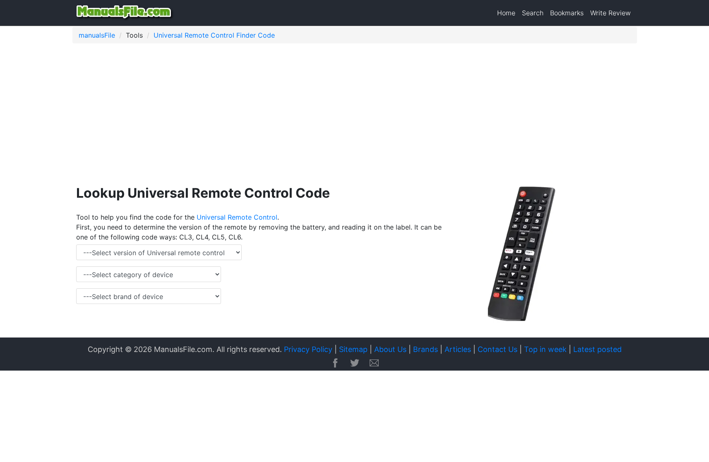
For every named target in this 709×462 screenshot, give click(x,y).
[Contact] (374, 363)
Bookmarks (567, 13)
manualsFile (97, 35)
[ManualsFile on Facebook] (335, 363)
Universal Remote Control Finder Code (214, 35)
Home (506, 13)
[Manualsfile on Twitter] (354, 363)
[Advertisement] (320, 116)
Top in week (545, 349)
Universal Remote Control (237, 217)
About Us (390, 349)
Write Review (610, 13)
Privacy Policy (308, 349)
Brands (425, 349)
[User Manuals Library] (125, 12)
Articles (458, 349)
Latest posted (597, 349)
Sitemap (353, 349)
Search (532, 13)
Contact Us (497, 349)
